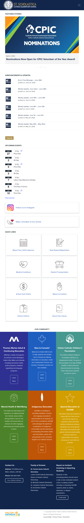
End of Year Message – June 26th (30, 80)
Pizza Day (17, 153)
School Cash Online (23, 294)
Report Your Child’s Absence (23, 250)
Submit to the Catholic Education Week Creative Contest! (37, 59)
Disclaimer (66, 517)
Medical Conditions (23, 272)
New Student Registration (59, 250)
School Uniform (23, 316)
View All (9, 138)
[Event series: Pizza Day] (21, 151)
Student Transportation (59, 272)
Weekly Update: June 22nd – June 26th (32, 89)
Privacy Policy (57, 517)
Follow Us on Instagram (25, 207)
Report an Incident (59, 294)
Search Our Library (59, 316)
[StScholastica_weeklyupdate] (8, 81)
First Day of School (20, 186)
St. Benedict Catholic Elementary (41, 482)
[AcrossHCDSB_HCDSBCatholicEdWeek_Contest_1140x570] (42, 34)
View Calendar (10, 198)
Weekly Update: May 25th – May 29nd (31, 124)
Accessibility (48, 517)
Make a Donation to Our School (28, 221)
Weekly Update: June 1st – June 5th (31, 115)
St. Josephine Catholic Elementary (42, 485)
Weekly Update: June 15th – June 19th (31, 98)
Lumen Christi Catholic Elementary (42, 475)
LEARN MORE (62, 497)
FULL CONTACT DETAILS (14, 480)
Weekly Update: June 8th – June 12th (31, 106)
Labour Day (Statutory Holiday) (24, 180)
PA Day (16, 160)
